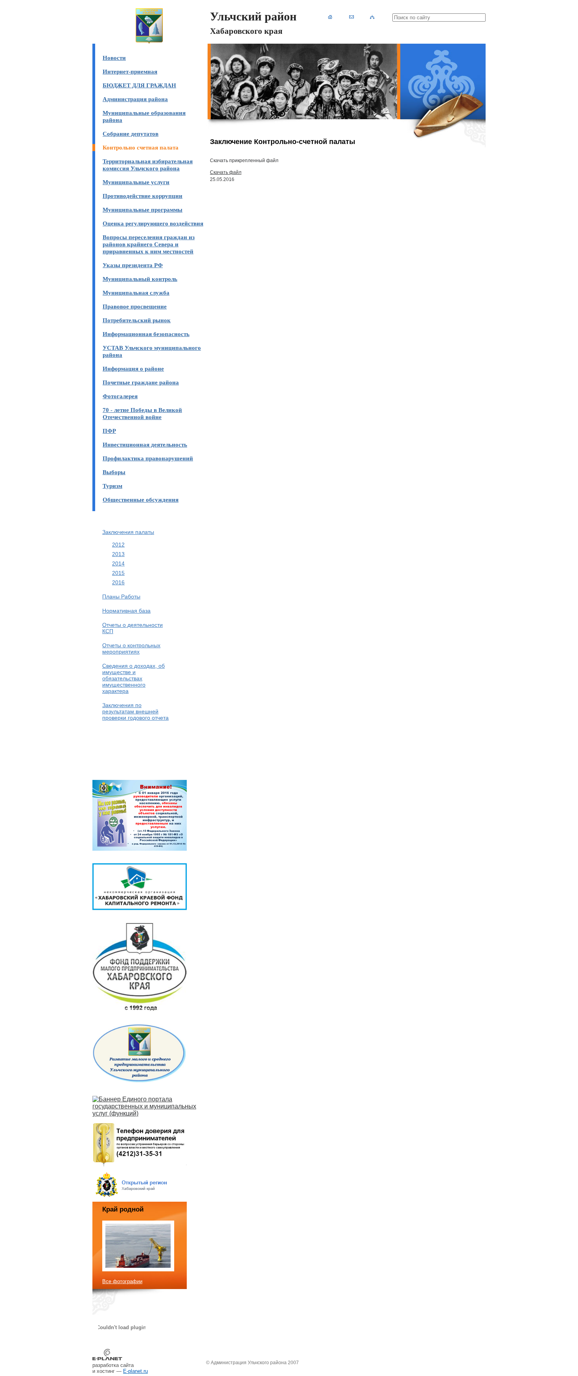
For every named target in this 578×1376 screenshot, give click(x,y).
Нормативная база (126, 611)
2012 (118, 544)
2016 (118, 582)
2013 (118, 554)
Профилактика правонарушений (148, 458)
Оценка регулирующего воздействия (153, 223)
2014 (118, 563)
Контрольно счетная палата (141, 147)
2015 (118, 573)
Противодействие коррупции (142, 195)
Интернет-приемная (130, 71)
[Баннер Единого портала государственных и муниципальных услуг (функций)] (149, 1113)
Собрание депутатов (130, 133)
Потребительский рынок (137, 320)
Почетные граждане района (141, 382)
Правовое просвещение (135, 306)
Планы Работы (121, 596)
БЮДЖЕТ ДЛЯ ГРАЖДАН (139, 85)
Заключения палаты (128, 532)
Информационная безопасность (146, 334)
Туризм (112, 485)
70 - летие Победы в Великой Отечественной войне (142, 413)
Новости (114, 57)
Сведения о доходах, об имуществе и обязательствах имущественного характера (133, 678)
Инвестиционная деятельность (145, 444)
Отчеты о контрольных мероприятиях (131, 648)
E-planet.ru (135, 1371)
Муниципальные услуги (136, 182)
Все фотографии (122, 1281)
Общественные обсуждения (141, 499)
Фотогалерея (120, 396)
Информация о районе (133, 368)
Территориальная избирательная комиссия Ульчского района (148, 165)
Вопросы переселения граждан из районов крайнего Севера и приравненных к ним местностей (149, 244)
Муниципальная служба (136, 292)
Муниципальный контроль (140, 278)
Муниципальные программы (142, 209)
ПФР (109, 430)
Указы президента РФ (133, 265)
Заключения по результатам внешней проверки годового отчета (135, 711)
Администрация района (135, 99)
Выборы (114, 472)
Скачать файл (225, 172)
